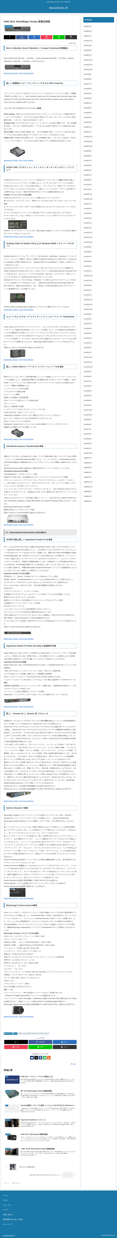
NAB (16, 1033)
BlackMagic (9, 1033)
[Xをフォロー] (36, 1058)
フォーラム (7, 1205)
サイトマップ (8, 1224)
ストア (5, 1210)
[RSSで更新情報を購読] (49, 1058)
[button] (71, 37)
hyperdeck (36, 1033)
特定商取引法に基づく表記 (13, 1219)
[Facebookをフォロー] (40, 1058)
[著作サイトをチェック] (32, 1058)
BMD (30, 1033)
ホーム (5, 1195)
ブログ (5, 1200)
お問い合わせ (8, 1215)
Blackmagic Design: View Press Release (18, 73)
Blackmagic (23, 1033)
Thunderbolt (45, 1033)
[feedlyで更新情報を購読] (44, 1058)
